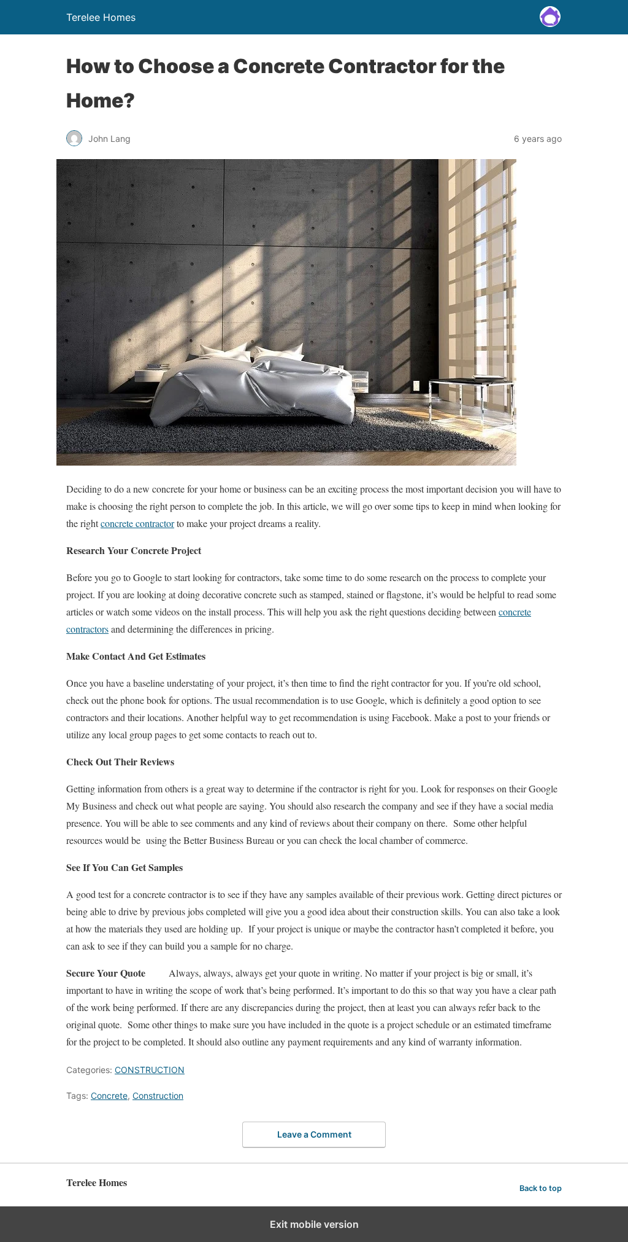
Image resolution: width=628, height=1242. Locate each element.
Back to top (540, 1188)
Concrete (109, 1095)
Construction (157, 1095)
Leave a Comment (314, 1134)
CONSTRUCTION (150, 1069)
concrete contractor (137, 523)
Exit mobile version (314, 1224)
